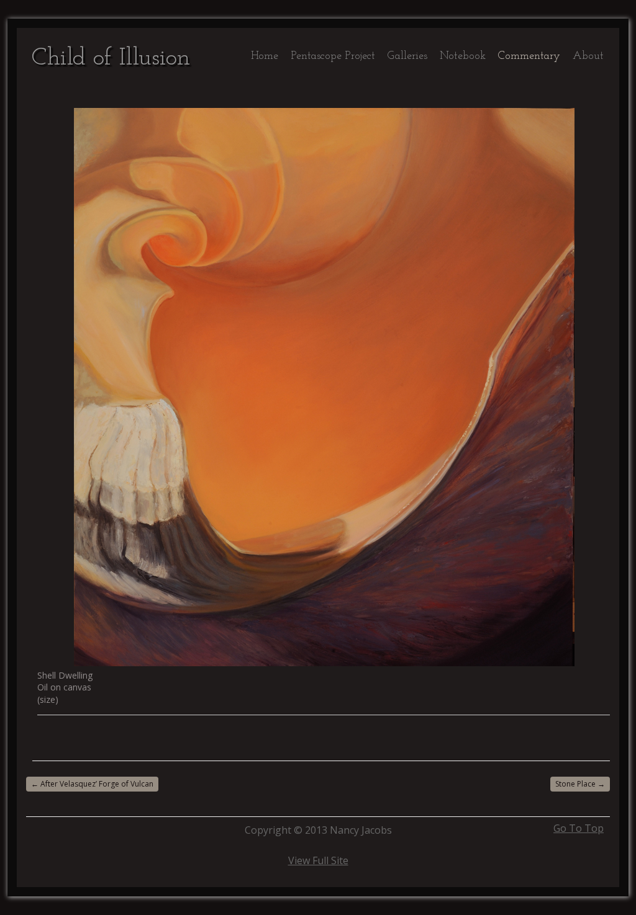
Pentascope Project (333, 56)
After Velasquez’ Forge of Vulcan (92, 784)
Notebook (463, 56)
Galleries (407, 56)
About (588, 56)
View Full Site (318, 860)
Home (264, 56)
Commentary (529, 56)
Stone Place (580, 784)
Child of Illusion (111, 58)
